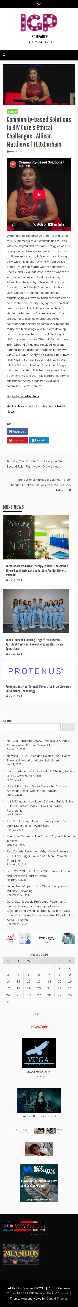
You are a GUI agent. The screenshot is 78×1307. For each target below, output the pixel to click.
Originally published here (23, 396)
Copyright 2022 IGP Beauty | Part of (32, 1293)
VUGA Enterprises (37, 1071)
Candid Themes (57, 1298)
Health (12, 111)
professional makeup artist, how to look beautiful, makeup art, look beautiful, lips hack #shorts (41, 485)
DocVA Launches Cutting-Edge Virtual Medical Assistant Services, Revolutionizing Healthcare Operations (35, 644)
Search (7, 721)
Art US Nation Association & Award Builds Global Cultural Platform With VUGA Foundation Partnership (40, 805)
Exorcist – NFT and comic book (39, 1116)
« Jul (37, 1013)
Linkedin (40, 440)
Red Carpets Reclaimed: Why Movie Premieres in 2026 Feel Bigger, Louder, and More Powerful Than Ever (40, 855)
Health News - (17, 406)
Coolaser (63, 1293)
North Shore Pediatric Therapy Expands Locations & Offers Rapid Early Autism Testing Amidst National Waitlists (37, 570)
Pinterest (18, 440)
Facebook (19, 431)
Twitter (40, 431)
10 (8, 981)
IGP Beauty (39, 36)
